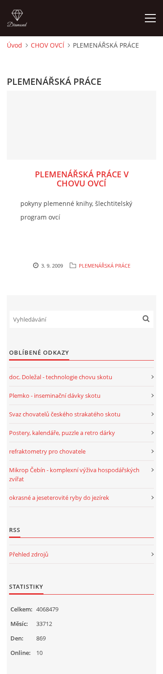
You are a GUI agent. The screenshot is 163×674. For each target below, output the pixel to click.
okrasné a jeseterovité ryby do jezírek (59, 497)
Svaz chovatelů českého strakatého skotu (64, 414)
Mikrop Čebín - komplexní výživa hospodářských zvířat (74, 474)
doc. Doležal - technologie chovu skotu (60, 377)
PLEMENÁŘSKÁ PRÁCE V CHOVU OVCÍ (82, 179)
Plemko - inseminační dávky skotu (55, 395)
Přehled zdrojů (28, 554)
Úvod (14, 45)
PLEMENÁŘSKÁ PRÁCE (104, 265)
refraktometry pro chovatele (47, 451)
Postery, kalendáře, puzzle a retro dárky (62, 433)
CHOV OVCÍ (47, 45)
